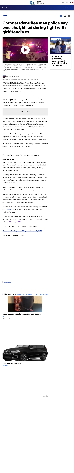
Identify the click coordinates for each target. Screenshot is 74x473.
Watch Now (67, 3)
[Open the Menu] (3, 2)
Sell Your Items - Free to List (24, 294)
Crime (5, 16)
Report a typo (7, 282)
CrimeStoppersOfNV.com (16, 222)
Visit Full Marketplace (42, 294)
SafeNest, (8, 209)
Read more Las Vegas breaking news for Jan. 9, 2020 (22, 231)
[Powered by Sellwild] (45, 396)
